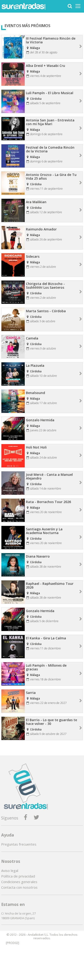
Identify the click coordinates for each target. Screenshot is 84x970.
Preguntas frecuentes (18, 844)
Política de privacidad (18, 876)
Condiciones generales (19, 881)
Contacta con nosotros (19, 887)
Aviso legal (9, 870)
